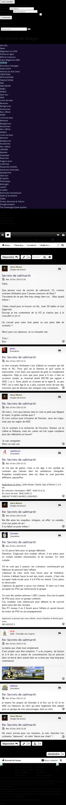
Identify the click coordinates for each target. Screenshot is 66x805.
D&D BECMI (5, 85)
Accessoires (5, 109)
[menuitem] (53, 234)
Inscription (42, 240)
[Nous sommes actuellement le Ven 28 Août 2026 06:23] (58, 245)
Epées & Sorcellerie (8, 195)
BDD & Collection (8, 57)
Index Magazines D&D (10, 60)
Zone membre (7, 2)
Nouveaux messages (9, 65)
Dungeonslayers (7, 204)
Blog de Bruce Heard (24, 770)
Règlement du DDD (8, 51)
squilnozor (15, 451)
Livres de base (6, 100)
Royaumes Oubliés (8, 166)
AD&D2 (3, 91)
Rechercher (13, 240)
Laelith (3, 187)
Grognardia (41, 772)
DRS (2, 83)
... (2, 240)
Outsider (14, 533)
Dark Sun (4, 94)
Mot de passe (6, 11)
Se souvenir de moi (8, 14)
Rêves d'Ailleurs (22, 772)
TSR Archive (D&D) (23, 767)
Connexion (6, 17)
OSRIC (3, 198)
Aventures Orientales (9, 169)
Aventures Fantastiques (10, 192)
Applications (6, 77)
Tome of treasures (44, 775)
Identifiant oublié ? (7, 23)
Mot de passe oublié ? (9, 26)
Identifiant (4, 8)
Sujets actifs (5, 68)
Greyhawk (4, 155)
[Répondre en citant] (59, 269)
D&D (2, 97)
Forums (9, 235)
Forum (3, 62)
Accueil (4, 45)
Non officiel (5, 112)
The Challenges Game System (13, 207)
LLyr (12, 631)
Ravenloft (4, 158)
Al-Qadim (4, 178)
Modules (4, 103)
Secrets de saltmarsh (17, 252)
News (2, 48)
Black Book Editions (44, 764)
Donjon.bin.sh (42, 767)
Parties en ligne (7, 54)
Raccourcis (3, 235)
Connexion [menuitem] (59, 235)
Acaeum (39, 770)
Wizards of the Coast (24, 764)
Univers (4, 149)
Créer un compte (7, 21)
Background (5, 106)
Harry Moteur (16, 267)
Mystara (3, 152)
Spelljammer (5, 172)
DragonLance (6, 161)
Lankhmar (4, 164)
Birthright (4, 184)
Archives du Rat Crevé (10, 71)
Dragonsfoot (20, 775)
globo (12, 348)
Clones (3, 190)
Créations (5, 74)
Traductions (6, 80)
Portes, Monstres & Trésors (12, 201)
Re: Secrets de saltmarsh (19, 357)
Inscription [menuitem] (64, 235)
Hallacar (14, 686)
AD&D (2, 88)
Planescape (5, 181)
